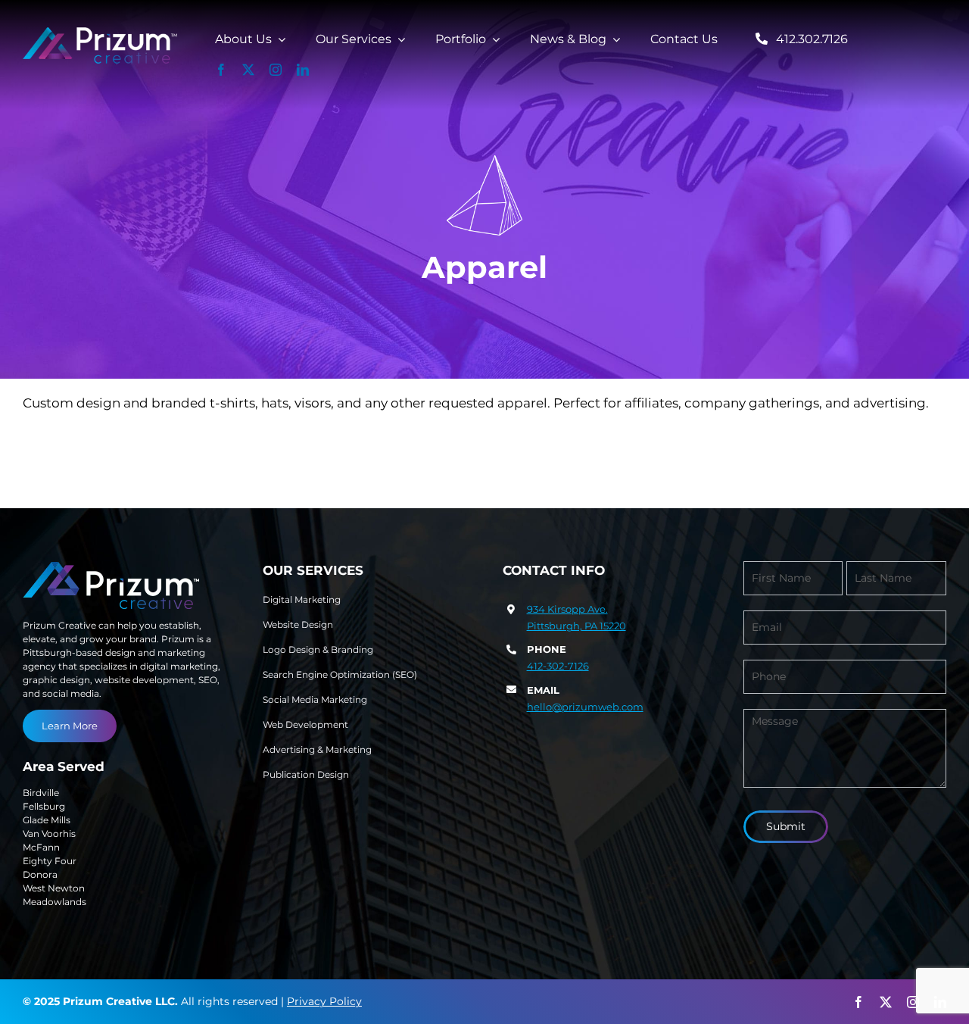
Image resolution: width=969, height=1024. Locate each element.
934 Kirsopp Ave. (567, 609)
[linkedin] (303, 70)
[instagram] (276, 70)
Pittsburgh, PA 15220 (576, 626)
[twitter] (248, 70)
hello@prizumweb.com (585, 707)
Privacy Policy (324, 1001)
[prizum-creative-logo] (100, 33)
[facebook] (221, 70)
